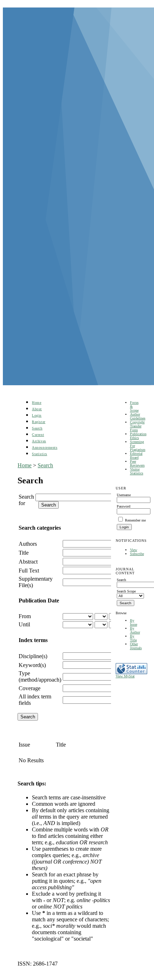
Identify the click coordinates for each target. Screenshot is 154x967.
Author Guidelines (137, 416)
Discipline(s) (33, 656)
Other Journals (136, 646)
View (133, 550)
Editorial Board (136, 455)
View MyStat (125, 676)
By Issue (133, 622)
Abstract (28, 562)
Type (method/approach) (40, 676)
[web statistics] (131, 673)
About (37, 409)
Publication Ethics (138, 436)
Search (37, 428)
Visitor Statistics (136, 471)
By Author (135, 630)
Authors (28, 544)
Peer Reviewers (137, 463)
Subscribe (137, 554)
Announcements (44, 447)
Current (38, 435)
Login (37, 415)
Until (24, 624)
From (25, 616)
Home (36, 402)
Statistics (39, 454)
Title (24, 553)
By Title (133, 638)
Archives (39, 441)
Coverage (29, 688)
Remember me (135, 520)
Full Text (29, 571)
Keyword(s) (32, 665)
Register (38, 422)
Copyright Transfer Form (137, 426)
